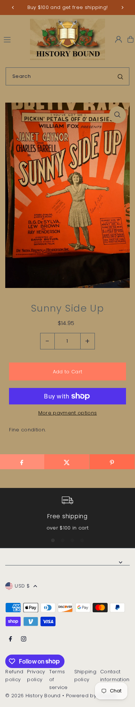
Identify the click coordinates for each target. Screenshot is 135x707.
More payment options (67, 413)
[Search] (120, 76)
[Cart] (131, 39)
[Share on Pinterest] (112, 461)
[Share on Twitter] (66, 461)
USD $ (22, 586)
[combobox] (67, 76)
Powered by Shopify (91, 695)
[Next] (122, 7)
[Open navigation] (14, 39)
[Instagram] (23, 639)
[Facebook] (10, 639)
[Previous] (13, 7)
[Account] (118, 39)
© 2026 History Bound (32, 695)
